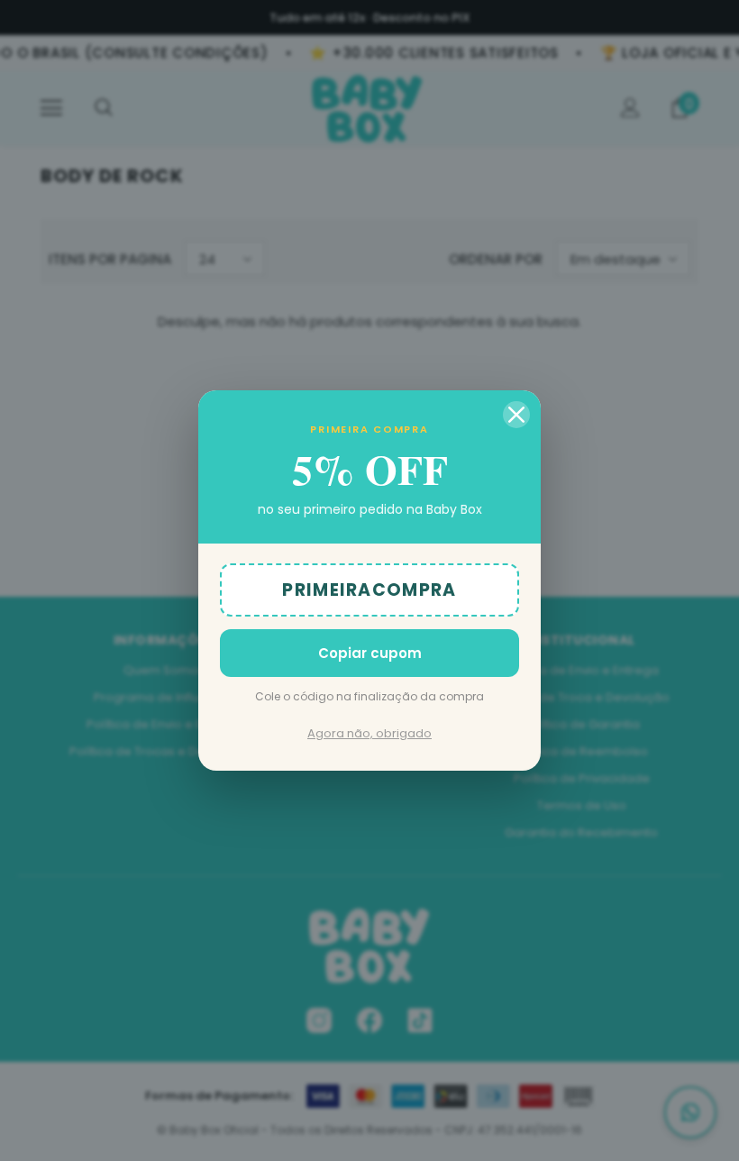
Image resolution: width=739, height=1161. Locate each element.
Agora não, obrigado (369, 733)
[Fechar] (516, 414)
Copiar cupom (370, 653)
